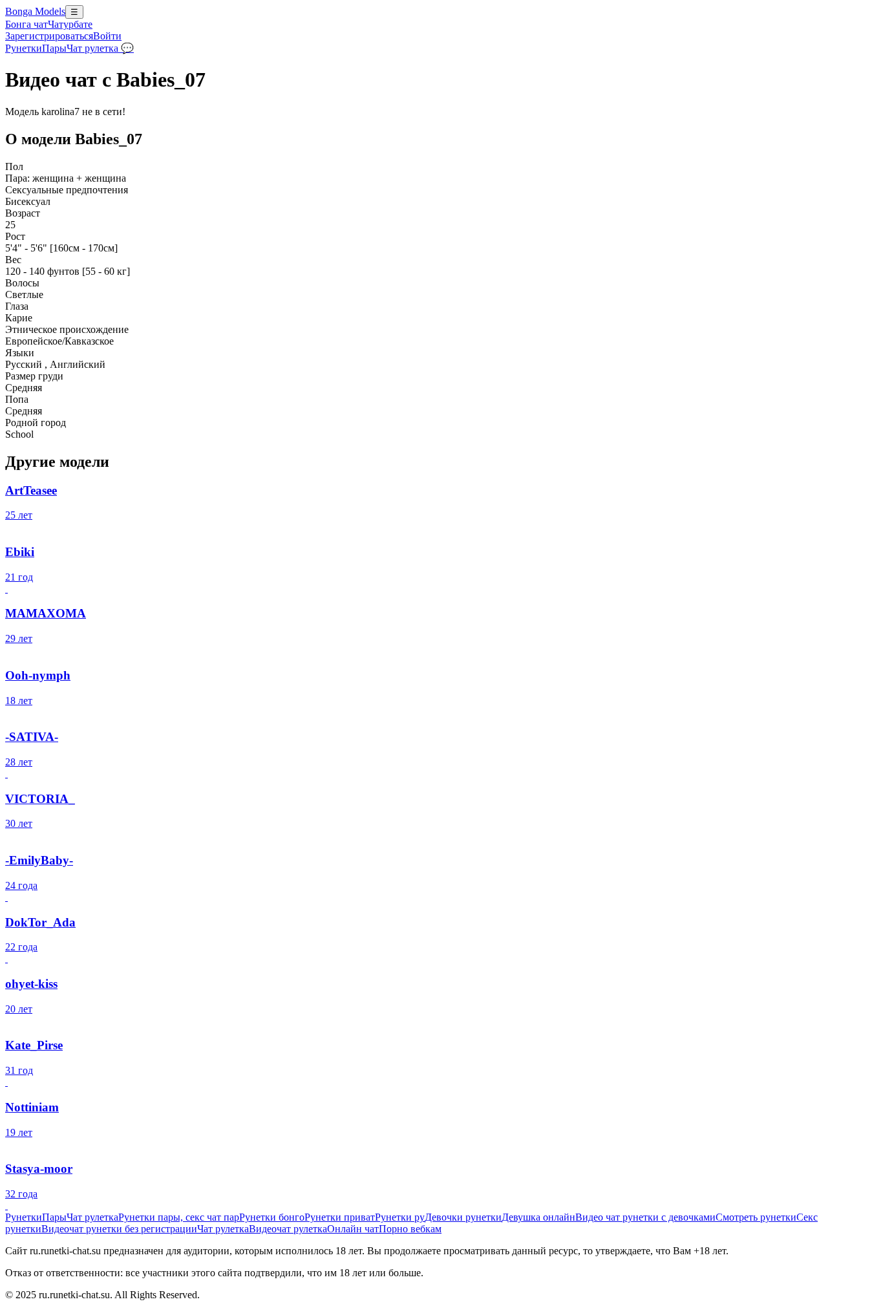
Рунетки (23, 48)
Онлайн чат (353, 1228)
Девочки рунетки (463, 1217)
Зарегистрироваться (49, 35)
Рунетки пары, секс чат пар (178, 1217)
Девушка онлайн (538, 1217)
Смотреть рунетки (756, 1217)
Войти (107, 35)
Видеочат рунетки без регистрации (119, 1228)
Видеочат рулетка (288, 1228)
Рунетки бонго (271, 1217)
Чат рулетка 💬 (100, 48)
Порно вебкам (410, 1228)
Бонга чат (26, 24)
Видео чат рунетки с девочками (645, 1217)
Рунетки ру (400, 1217)
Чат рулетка (92, 1217)
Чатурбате (70, 24)
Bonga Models (35, 11)
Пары (54, 48)
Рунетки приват (339, 1217)
